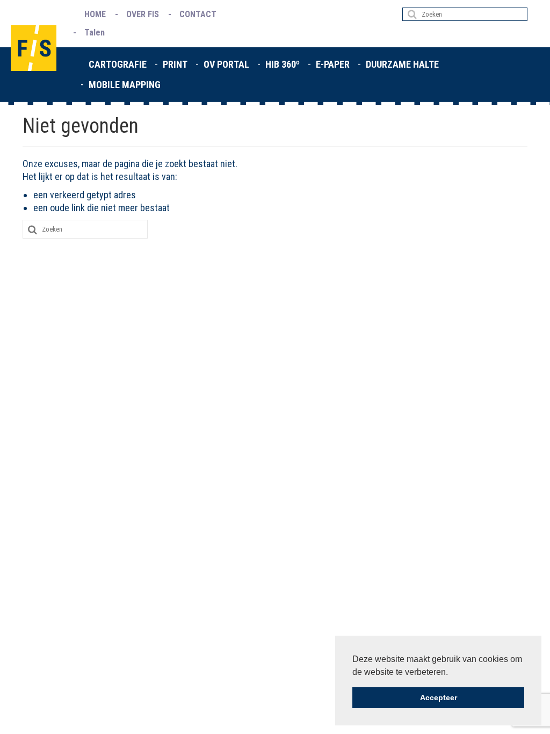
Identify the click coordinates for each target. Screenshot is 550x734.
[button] (451, 672)
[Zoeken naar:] (464, 14)
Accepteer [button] (438, 697)
